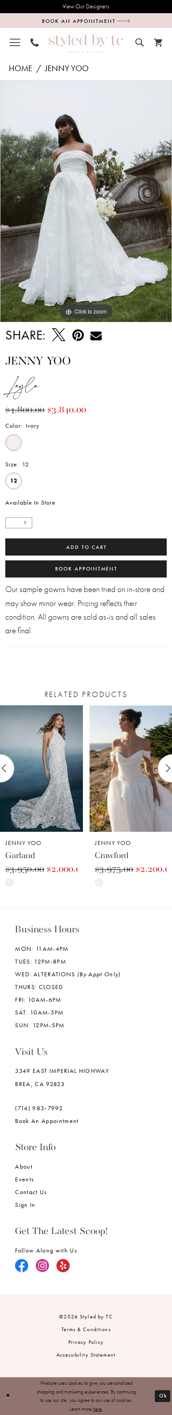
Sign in (25, 1205)
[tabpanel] (86, 201)
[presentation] (41, 768)
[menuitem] (14, 42)
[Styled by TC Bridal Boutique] (86, 43)
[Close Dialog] (8, 1396)
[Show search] (140, 42)
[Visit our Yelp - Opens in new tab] (63, 1266)
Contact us (31, 1192)
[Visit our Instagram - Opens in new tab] (42, 1266)
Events (24, 1179)
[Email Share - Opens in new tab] (96, 335)
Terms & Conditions (85, 1329)
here (97, 1409)
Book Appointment (86, 568)
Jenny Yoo (67, 68)
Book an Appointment (47, 1121)
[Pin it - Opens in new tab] (78, 335)
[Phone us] (34, 42)
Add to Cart (86, 547)
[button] (14, 42)
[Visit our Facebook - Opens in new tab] (22, 1266)
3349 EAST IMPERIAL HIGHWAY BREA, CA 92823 (62, 1077)
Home (20, 68)
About (24, 1166)
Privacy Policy (86, 1342)
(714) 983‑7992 (39, 1108)
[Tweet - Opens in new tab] (58, 335)
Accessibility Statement (86, 1354)
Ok (163, 1396)
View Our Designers (86, 6)
